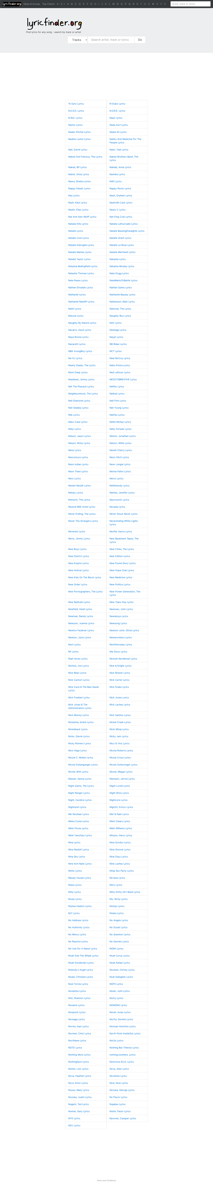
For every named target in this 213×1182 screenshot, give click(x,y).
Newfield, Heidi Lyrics (80, 609)
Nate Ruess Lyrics (78, 280)
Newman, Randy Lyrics (80, 616)
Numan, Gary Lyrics (79, 1111)
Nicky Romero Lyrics (79, 743)
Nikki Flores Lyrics (78, 828)
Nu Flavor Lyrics (118, 1097)
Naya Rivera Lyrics (78, 337)
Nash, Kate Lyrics (77, 202)
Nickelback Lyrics (78, 729)
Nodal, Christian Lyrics (80, 976)
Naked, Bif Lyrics (77, 167)
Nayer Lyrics (116, 337)
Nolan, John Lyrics (120, 991)
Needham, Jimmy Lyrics (81, 379)
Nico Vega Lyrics (77, 750)
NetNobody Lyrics (119, 485)
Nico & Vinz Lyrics (119, 743)
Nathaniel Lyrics (77, 294)
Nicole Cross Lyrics (120, 757)
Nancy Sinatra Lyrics (79, 181)
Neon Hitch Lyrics (119, 457)
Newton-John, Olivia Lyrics (124, 630)
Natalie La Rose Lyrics (122, 245)
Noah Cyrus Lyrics (120, 955)
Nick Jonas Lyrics (119, 697)
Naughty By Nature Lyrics (82, 322)
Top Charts (48, 3)
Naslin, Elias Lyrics (78, 209)
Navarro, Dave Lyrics (79, 329)
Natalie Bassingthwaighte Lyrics (127, 230)
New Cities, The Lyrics (122, 549)
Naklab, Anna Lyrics (120, 167)
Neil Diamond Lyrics (79, 400)
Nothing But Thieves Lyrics (124, 1047)
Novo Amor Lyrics (78, 1083)
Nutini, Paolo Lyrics (120, 1111)
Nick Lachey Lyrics (120, 704)
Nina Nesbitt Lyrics (78, 849)
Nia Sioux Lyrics (118, 651)
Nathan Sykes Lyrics (121, 287)
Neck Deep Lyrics (78, 372)
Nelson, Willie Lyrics (120, 443)
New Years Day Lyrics (121, 602)
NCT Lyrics (116, 351)
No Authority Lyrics (78, 927)
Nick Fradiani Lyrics (79, 697)
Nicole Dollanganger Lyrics (83, 764)
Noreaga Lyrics (76, 1019)
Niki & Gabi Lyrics (119, 814)
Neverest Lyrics (76, 531)
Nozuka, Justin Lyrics (80, 1097)
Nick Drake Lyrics (119, 686)
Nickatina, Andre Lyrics (80, 722)
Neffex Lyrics (117, 386)
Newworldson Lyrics (121, 637)
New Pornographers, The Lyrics (85, 591)
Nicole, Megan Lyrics (121, 771)
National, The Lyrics (120, 308)
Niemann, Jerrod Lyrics (122, 778)
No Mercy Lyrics (77, 934)
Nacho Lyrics (75, 124)
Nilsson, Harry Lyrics (121, 835)
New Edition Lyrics (120, 556)
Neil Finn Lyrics (118, 400)
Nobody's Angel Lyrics (80, 969)
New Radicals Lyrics (79, 602)
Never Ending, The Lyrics (81, 513)
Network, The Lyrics (79, 499)
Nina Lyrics (74, 842)
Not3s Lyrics (116, 1040)
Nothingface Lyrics (78, 1061)
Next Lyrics (74, 644)
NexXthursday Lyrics (121, 644)
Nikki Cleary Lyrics (120, 821)
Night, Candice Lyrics (80, 800)
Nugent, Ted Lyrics (78, 1104)
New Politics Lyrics (120, 584)
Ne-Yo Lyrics (75, 358)
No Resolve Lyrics (78, 941)
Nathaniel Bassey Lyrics (122, 294)
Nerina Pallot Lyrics (120, 471)
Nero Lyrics (74, 478)
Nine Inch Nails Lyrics (80, 863)
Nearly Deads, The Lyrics (81, 365)
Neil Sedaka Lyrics (78, 407)
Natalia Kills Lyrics (78, 223)
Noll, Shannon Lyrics (79, 998)
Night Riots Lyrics (119, 792)
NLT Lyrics (74, 913)
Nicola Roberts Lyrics (121, 750)
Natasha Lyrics (118, 259)
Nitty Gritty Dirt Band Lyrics (125, 892)
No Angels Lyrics (119, 920)
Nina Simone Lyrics (120, 849)
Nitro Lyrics (116, 884)
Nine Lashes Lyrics (120, 863)
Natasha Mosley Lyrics (122, 266)
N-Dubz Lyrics (117, 103)
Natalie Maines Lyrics (79, 252)
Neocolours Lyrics (78, 457)
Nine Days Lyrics (119, 856)
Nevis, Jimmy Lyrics (79, 538)
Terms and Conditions (106, 1180)
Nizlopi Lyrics (117, 906)
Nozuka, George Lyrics (122, 1090)
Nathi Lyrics (74, 308)
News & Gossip (31, 3)
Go (140, 39)
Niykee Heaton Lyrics (80, 906)
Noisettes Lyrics (77, 991)
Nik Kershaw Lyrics (78, 814)
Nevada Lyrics (117, 506)
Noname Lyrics (76, 1005)
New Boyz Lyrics (77, 549)
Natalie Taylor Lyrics (79, 259)
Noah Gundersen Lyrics (81, 962)
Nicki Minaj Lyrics (119, 729)
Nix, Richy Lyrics (119, 899)
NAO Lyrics (116, 181)
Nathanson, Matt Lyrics (122, 301)
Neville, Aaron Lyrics (121, 531)
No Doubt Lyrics (118, 927)
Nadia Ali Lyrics (118, 132)
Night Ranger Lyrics (79, 792)
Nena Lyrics (74, 450)
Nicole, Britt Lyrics (78, 771)
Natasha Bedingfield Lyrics (82, 266)
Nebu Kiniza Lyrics (120, 365)
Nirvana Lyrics (117, 877)
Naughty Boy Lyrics (120, 315)
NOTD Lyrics (75, 1047)
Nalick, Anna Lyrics (78, 174)
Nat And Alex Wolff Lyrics (82, 216)
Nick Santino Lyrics (120, 715)
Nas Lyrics (74, 195)
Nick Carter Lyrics (119, 679)
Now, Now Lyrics (119, 1083)
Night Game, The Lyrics (81, 785)
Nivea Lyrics (75, 899)
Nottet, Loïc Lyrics (78, 1068)
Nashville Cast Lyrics (121, 202)
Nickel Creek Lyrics (120, 722)
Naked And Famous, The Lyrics (85, 156)
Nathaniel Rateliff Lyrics (81, 301)
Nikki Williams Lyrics (121, 828)
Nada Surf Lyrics (119, 124)
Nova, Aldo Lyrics (119, 1068)
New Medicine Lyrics (121, 577)
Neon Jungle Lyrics (120, 464)
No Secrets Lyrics (119, 941)
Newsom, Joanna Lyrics (81, 623)
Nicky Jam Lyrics (119, 736)
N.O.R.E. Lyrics (117, 110)
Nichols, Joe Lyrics (78, 665)
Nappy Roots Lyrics (120, 188)
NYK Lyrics (74, 1118)
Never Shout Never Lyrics (124, 513)
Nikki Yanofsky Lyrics (80, 835)
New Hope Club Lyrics (122, 570)
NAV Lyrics (115, 322)
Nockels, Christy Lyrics (122, 969)
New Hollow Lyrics (78, 570)
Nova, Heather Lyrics (79, 1075)
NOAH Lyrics (116, 948)
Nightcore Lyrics (119, 800)
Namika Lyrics (117, 174)
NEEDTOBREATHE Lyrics (123, 379)
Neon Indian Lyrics (78, 464)
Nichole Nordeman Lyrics (123, 658)
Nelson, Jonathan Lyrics (123, 436)
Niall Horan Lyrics (78, 658)
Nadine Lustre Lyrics (79, 139)
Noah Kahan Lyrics (120, 962)
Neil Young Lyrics (119, 407)
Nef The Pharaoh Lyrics (81, 386)
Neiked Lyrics (117, 393)
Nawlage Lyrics (118, 329)
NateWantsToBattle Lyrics (123, 280)
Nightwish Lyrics (77, 807)
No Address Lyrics (78, 920)
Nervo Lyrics (116, 478)
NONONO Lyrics (118, 1005)
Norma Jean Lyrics (78, 1026)
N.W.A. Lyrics (75, 117)
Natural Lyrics (75, 315)
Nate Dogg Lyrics (119, 273)
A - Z (60, 3)
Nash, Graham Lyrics (121, 195)
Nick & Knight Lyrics (120, 665)
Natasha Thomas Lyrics (81, 273)
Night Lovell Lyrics (120, 785)
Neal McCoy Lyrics (120, 358)
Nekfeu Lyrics (117, 414)
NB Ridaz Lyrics (118, 344)
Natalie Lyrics (75, 230)
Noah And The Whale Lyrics (83, 955)
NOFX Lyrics (116, 983)
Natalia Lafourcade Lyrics (124, 223)
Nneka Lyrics (117, 913)
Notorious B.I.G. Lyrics (122, 1061)
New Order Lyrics (77, 584)
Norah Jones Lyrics (120, 1012)
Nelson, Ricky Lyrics (79, 443)
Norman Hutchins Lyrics (123, 1026)
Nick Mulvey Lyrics (78, 715)
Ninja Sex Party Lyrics (122, 870)
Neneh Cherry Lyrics (121, 450)
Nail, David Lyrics (77, 149)
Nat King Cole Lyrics (121, 216)
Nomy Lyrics (116, 998)
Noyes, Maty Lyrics (78, 1090)
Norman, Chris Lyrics (79, 1033)
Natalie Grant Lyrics (120, 237)
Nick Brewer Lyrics (120, 672)
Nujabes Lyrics (117, 1104)
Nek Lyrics (74, 414)
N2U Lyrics (74, 1125)
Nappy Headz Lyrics (79, 188)
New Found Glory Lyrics (123, 563)
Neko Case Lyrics (77, 421)
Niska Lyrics (74, 884)
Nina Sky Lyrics (76, 856)
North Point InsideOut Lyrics (125, 1033)
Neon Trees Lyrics (78, 471)
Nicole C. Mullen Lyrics (80, 757)
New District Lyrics (78, 556)
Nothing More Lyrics (79, 1054)
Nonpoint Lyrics (76, 1012)
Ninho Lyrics (75, 870)
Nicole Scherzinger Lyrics (123, 764)
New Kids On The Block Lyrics (84, 577)
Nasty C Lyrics (117, 209)
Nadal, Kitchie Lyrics (79, 132)
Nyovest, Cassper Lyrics (123, 1118)
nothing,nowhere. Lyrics (122, 1054)
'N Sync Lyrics (76, 103)
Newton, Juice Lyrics (79, 637)
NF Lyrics (73, 651)
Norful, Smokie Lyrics (121, 1019)
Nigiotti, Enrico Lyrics (121, 807)
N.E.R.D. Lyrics (76, 110)
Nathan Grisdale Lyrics (80, 287)
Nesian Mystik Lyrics (79, 485)
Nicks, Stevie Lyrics (79, 736)
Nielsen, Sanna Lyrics (79, 778)
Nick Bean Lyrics (77, 672)
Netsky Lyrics (75, 492)
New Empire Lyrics (78, 563)
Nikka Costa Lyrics (78, 821)
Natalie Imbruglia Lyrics (81, 245)
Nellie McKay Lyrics (120, 421)
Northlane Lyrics (77, 1040)
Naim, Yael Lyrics (119, 149)
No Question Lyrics (120, 934)
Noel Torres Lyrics (78, 983)
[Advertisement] (87, 77)
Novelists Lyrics (118, 1075)
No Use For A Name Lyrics (82, 948)
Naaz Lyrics (116, 117)
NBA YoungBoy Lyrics (80, 351)
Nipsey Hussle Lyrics (79, 877)
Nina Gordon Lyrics (120, 842)
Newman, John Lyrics (121, 609)
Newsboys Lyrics (119, 616)
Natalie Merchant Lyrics (122, 252)
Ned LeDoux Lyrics (120, 372)
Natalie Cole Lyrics (78, 237)
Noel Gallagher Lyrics (121, 976)
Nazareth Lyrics (76, 344)
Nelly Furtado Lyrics (120, 428)
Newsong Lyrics (118, 623)
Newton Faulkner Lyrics (81, 630)
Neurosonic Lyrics (119, 499)
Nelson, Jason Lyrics (79, 436)
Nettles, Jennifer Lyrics (122, 492)
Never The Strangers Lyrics (83, 520)
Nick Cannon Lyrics (78, 679)
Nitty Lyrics (74, 892)
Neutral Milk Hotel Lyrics (81, 506)
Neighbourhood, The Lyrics (83, 393)
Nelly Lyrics (74, 428)
